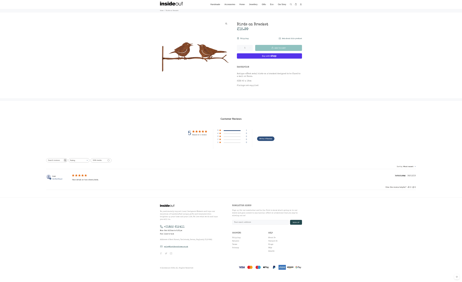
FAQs (270, 248)
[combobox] (79, 160)
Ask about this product (292, 38)
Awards (271, 251)
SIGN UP (296, 222)
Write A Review (265, 139)
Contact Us (272, 241)
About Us (272, 238)
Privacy (235, 248)
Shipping (244, 38)
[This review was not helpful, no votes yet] (413, 187)
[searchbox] (54, 160)
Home (162, 10)
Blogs (270, 244)
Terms (234, 244)
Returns (235, 241)
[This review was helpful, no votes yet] (409, 187)
